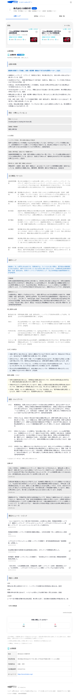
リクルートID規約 (12, 693)
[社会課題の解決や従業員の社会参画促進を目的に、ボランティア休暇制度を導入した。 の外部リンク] (70, 550)
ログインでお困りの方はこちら (29, 691)
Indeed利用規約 (22, 693)
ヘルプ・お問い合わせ (13, 691)
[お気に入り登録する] (36, 31)
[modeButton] (25, 2)
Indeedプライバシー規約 (63, 691)
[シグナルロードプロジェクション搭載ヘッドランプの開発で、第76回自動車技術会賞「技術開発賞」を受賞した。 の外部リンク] (70, 543)
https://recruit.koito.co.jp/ (25, 674)
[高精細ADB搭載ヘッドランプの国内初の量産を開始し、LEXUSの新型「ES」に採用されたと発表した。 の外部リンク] (70, 533)
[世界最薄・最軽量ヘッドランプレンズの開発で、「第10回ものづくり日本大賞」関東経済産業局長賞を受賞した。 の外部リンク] (70, 558)
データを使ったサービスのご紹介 (47, 691)
